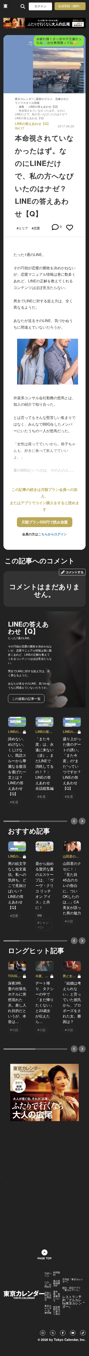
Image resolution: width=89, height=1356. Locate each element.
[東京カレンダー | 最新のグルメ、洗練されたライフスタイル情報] (5, 6)
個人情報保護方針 (56, 1283)
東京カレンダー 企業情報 (47, 1309)
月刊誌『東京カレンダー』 (72, 1280)
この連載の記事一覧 (26, 698)
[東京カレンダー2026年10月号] (44, 1092)
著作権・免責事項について (56, 1296)
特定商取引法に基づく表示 (56, 1310)
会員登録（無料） (70, 6)
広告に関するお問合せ (47, 1296)
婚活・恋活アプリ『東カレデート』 (71, 1289)
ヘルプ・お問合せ (47, 1284)
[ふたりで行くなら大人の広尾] (44, 23)
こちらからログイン (52, 534)
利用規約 (56, 1273)
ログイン (40, 6)
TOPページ (48, 1274)
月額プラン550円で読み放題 (44, 522)
